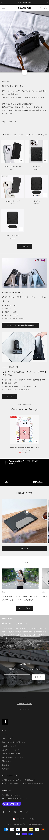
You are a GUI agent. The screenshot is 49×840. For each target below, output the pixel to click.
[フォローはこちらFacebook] (3, 812)
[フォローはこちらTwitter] (9, 812)
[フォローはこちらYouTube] (21, 812)
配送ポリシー (7, 765)
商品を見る (24, 548)
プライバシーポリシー (11, 754)
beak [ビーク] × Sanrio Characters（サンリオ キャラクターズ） (24, 449)
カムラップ (10, 396)
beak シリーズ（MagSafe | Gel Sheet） (20, 325)
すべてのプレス (24, 608)
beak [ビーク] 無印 (12, 235)
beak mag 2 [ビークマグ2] (13, 166)
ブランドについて (9, 122)
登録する (38, 677)
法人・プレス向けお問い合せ (13, 742)
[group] (24, 41)
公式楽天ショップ (9, 746)
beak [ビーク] (36, 201)
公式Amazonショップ (11, 750)
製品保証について (24, 703)
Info (3, 592)
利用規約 (5, 769)
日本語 (32, 819)
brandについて (11, 645)
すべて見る (24, 246)
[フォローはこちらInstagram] (15, 812)
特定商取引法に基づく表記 (12, 757)
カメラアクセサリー (36, 134)
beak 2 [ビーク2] (36, 166)
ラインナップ (7, 738)
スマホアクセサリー (12, 134)
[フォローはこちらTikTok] (27, 812)
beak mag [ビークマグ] (12, 201)
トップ (5, 735)
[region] (24, 41)
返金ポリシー (7, 761)
